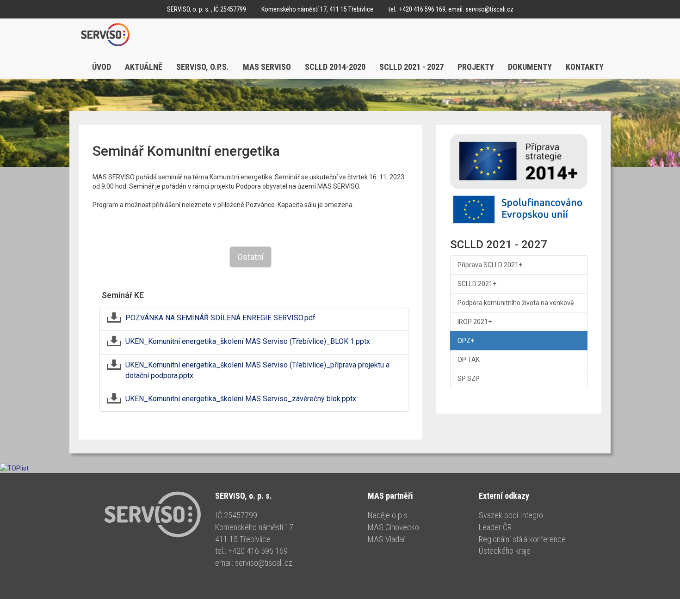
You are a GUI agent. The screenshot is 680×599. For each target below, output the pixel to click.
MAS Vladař (386, 539)
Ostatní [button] (250, 257)
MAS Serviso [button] (267, 67)
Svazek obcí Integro (511, 515)
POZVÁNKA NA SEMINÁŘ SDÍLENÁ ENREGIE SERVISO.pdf (220, 317)
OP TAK (468, 359)
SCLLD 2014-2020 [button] (335, 67)
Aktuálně (143, 67)
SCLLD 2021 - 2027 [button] (411, 67)
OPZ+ (465, 340)
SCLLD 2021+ (476, 283)
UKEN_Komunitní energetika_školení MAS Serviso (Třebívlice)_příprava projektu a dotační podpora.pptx (257, 370)
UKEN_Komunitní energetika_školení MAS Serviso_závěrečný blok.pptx (240, 398)
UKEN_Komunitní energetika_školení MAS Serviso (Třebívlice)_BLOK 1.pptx (247, 341)
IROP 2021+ (474, 321)
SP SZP (468, 378)
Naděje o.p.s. (388, 515)
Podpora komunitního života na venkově (515, 302)
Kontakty (585, 67)
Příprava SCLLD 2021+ (489, 265)
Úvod (101, 67)
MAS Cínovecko (393, 527)
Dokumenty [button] (530, 67)
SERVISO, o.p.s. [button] (202, 67)
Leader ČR (495, 527)
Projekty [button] (475, 67)
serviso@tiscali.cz (489, 9)
